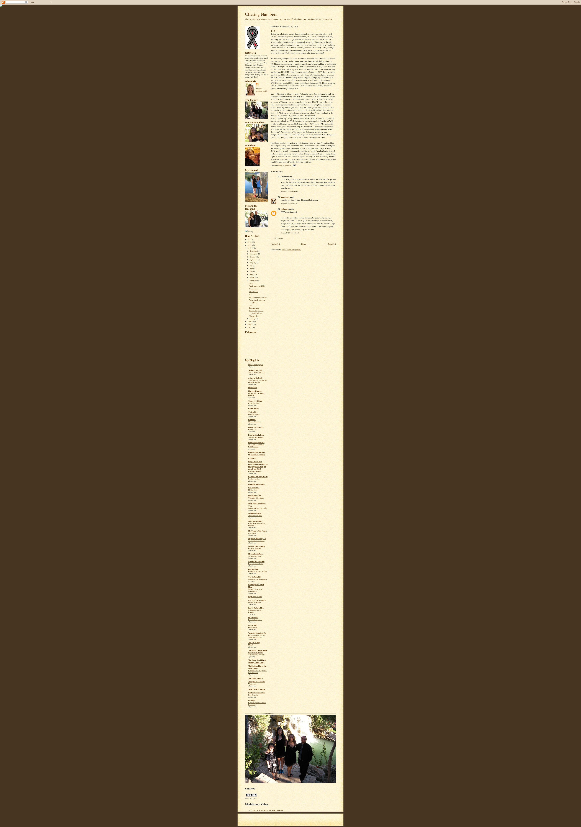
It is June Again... (254, 479)
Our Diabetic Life (254, 577)
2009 (250, 321)
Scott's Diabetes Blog (256, 608)
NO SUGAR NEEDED (256, 561)
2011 (250, 245)
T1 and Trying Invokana (256, 437)
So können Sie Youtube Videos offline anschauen (256, 653)
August (252, 262)
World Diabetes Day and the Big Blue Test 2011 (257, 381)
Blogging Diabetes (254, 391)
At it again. (252, 533)
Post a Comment (278, 238)
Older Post (331, 244)
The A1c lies (253, 316)
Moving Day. (252, 490)
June (251, 268)
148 (250, 305)
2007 (250, 327)
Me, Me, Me (253, 291)
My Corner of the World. (257, 531)
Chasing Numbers (261, 14)
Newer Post (275, 244)
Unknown (285, 208)
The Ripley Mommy (255, 678)
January (253, 319)
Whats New (252, 684)
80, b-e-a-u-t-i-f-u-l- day (258, 297)
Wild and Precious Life (256, 693)
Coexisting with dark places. (257, 579)
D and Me (252, 419)
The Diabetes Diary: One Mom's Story (257, 667)
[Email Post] (294, 165)
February (253, 280)
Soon (251, 283)
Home (303, 244)
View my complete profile (261, 89)
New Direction (253, 695)
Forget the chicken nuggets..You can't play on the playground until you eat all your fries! (258, 465)
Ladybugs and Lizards (256, 484)
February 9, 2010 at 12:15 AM (289, 191)
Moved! (250, 645)
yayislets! (251, 700)
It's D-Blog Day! (253, 403)
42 (250, 294)
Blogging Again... (254, 414)
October (253, 257)
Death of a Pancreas (255, 427)
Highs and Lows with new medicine (256, 524)
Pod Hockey (252, 429)
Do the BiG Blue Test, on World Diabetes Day (256, 636)
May (251, 271)
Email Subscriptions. (255, 620)
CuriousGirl (252, 412)
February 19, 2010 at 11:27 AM (290, 233)
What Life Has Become (256, 689)
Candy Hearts (253, 408)
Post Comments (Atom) (291, 249)
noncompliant (253, 569)
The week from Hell (255, 516)
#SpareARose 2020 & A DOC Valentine (256, 446)
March (252, 277)
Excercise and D (253, 627)
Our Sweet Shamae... (255, 471)
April (252, 274)
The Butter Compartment (257, 650)
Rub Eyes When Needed (257, 600)
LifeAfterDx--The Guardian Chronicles (256, 496)
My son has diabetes (255, 554)
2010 (250, 248)
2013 (250, 239)
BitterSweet (252, 387)
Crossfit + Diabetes (254, 602)
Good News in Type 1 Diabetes (255, 611)
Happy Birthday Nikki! (255, 564)
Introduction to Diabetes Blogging (256, 394)
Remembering (254, 308)
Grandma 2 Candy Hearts (258, 477)
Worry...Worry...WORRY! (256, 372)
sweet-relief (252, 625)
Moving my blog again (255, 365)
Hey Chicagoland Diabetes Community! (257, 704)
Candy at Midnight (255, 401)
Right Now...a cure (255, 597)
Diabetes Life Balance (256, 435)
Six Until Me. (253, 617)
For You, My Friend (254, 548)
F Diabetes (252, 458)
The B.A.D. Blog (254, 643)
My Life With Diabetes (256, 546)
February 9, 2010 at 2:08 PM (289, 203)
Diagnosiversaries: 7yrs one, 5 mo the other (257, 671)
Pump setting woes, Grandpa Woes (256, 312)
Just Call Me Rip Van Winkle (257, 508)
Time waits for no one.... (256, 541)
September (254, 260)
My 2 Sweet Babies (255, 521)
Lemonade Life (253, 488)
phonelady (285, 197)
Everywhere (253, 289)
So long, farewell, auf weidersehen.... (255, 590)
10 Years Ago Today (254, 556)
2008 (250, 324)
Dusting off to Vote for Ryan (257, 571)
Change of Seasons (254, 422)
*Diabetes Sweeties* (255, 370)
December (253, 251)
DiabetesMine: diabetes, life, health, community (257, 453)
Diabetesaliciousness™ (256, 442)
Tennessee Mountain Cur (257, 633)
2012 (250, 242)
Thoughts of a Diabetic (256, 682)
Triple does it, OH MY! (257, 286)
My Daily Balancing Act (257, 538)
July (251, 265)
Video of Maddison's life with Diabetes (267, 810)
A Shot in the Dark (255, 378)
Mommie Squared (254, 513)
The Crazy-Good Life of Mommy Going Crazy (257, 661)
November (254, 254)
